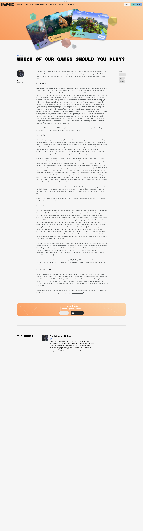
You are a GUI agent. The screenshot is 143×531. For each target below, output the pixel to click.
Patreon (63, 349)
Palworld (19, 4)
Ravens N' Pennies (73, 347)
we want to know (77, 293)
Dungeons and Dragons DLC (66, 107)
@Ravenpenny (54, 339)
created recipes (57, 246)
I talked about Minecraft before (47, 88)
